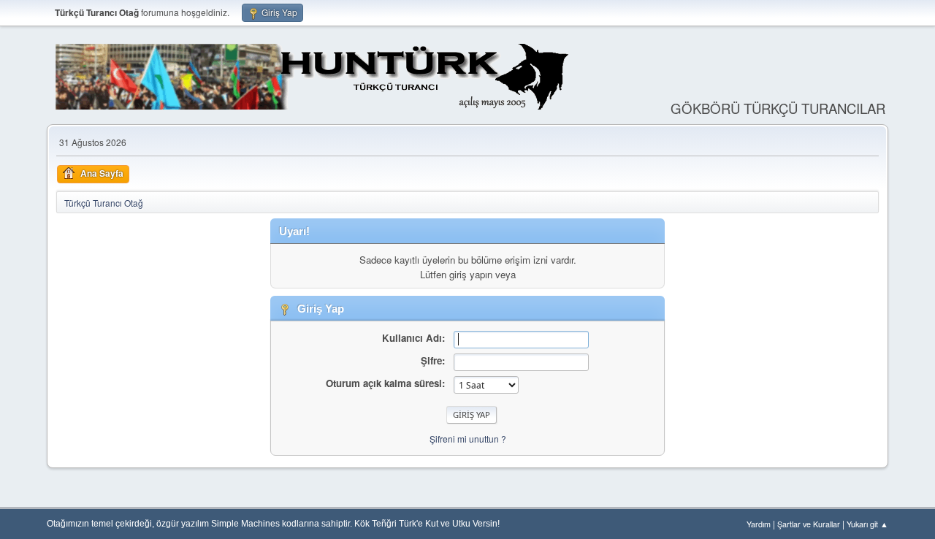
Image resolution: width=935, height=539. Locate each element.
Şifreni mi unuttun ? (468, 438)
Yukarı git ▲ (867, 524)
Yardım (759, 524)
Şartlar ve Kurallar (808, 524)
